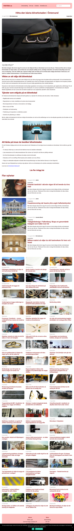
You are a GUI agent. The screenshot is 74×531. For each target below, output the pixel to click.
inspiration (69, 16)
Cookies (37, 5)
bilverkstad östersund (13, 166)
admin (37, 180)
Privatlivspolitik (39, 528)
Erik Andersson (14, 16)
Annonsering (24, 5)
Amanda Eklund (39, 217)
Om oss (31, 5)
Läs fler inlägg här (37, 170)
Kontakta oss (43, 5)
